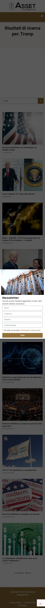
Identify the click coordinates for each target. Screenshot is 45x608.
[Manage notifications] (40, 604)
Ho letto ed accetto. (22, 330)
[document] (22, 304)
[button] (42, 273)
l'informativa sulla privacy (30, 330)
